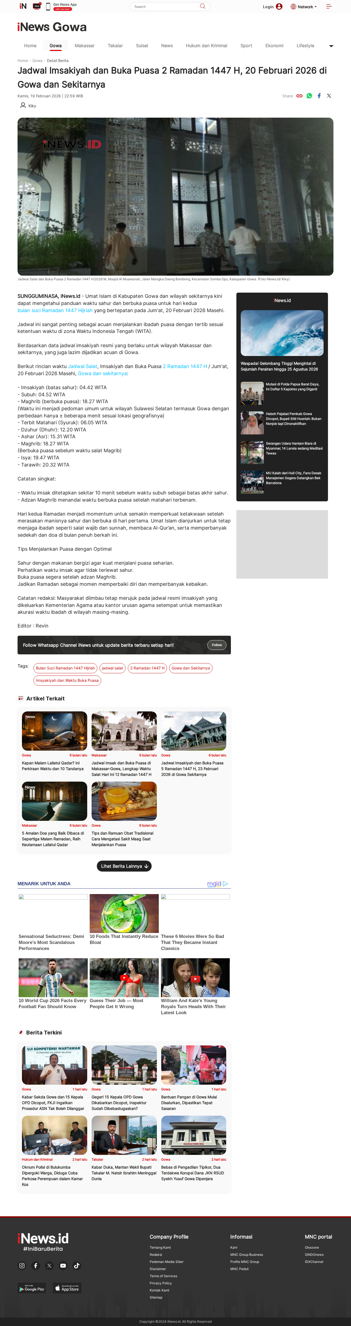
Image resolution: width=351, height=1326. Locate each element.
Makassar (85, 45)
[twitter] (329, 95)
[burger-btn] (329, 7)
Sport (246, 45)
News (167, 45)
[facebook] (319, 95)
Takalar (115, 45)
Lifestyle (305, 45)
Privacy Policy (161, 1283)
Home (30, 45)
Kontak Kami (159, 1290)
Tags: (23, 666)
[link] (299, 95)
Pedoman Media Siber (166, 1262)
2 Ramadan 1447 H (185, 366)
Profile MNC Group (244, 1262)
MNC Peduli (239, 1269)
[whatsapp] (309, 95)
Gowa (56, 45)
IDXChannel (314, 1262)
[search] (202, 6)
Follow (217, 645)
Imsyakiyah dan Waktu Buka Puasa (67, 680)
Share (287, 96)
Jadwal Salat (82, 366)
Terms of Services (163, 1276)
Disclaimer (158, 1269)
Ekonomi (274, 45)
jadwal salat (112, 668)
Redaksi (156, 1255)
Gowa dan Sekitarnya (191, 668)
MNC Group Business (246, 1255)
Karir (233, 1247)
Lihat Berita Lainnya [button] (121, 866)
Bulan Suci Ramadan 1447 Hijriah (65, 668)
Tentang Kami (160, 1247)
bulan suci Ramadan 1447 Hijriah (55, 310)
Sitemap (156, 1297)
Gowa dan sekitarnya (102, 373)
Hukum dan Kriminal (206, 45)
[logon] (23, 7)
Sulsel (142, 45)
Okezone (312, 1247)
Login (268, 6)
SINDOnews (314, 1255)
